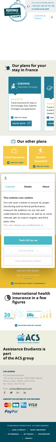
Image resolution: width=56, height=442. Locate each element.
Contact (28, 438)
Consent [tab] (10, 186)
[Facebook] (5, 392)
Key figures (29, 434)
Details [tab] (28, 186)
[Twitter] (11, 392)
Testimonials (13, 434)
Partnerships (44, 434)
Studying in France (40, 17)
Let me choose (26, 250)
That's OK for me (28, 240)
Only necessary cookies (28, 261)
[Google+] (18, 392)
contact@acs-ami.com (20, 388)
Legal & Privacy (19, 430)
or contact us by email (40, 9)
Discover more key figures (29, 325)
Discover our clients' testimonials (29, 283)
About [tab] (45, 186)
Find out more (20, 117)
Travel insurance (38, 430)
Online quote (19, 123)
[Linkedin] (24, 392)
